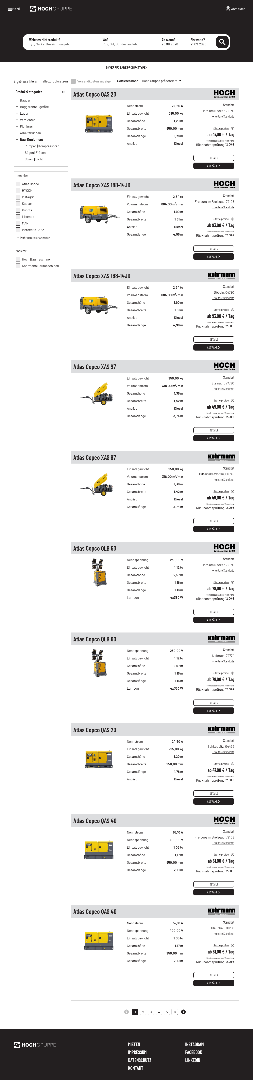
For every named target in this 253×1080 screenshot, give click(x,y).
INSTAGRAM (194, 1044)
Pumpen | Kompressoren (42, 146)
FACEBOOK (193, 1052)
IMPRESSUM (137, 1052)
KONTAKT (135, 1068)
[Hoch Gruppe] (51, 9)
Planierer (26, 126)
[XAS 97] (99, 409)
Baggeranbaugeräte (34, 107)
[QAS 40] (99, 863)
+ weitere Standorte (223, 116)
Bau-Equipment (31, 139)
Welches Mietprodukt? (44, 39)
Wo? (105, 39)
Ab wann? (168, 39)
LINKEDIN (192, 1060)
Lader (24, 113)
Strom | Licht (34, 159)
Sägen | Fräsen (35, 152)
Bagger (25, 100)
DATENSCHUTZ (139, 1060)
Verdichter (27, 120)
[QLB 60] (99, 590)
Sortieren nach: (128, 81)
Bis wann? (198, 39)
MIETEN (134, 1044)
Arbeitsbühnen (30, 133)
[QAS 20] (99, 136)
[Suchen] (222, 42)
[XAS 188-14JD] (99, 227)
